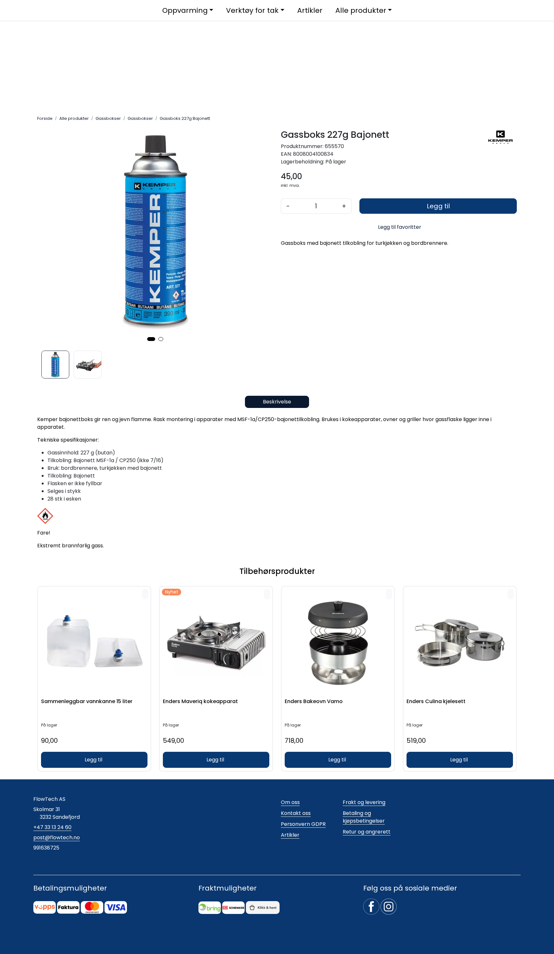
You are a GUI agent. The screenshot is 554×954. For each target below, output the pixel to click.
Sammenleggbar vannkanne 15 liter (86, 701)
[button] (151, 339)
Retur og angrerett (366, 831)
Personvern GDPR (303, 824)
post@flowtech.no (56, 837)
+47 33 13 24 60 (52, 827)
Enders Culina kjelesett (436, 701)
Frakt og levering (364, 802)
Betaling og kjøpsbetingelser (364, 817)
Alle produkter (360, 10)
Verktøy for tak (252, 10)
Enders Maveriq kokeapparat (200, 701)
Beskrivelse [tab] (277, 401)
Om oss (290, 802)
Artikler (310, 10)
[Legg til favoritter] (145, 594)
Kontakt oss (296, 813)
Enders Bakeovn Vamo (314, 701)
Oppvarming (185, 10)
